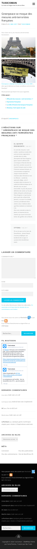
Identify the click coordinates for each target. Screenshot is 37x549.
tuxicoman (25, 24)
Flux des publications (25, 451)
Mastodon (23, 317)
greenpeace (14, 119)
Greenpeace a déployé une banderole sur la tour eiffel (17, 84)
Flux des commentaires (9, 454)
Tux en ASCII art (12, 408)
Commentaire (8, 256)
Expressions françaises (14, 102)
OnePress (27, 542)
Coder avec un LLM (14, 395)
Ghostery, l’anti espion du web (16, 108)
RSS (3, 321)
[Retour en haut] (18, 537)
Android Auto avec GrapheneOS (22, 402)
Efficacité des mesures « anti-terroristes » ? (20, 99)
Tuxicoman (9, 3)
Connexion (5, 451)
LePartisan (5, 422)
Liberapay (5, 326)
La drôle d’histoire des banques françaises (20, 105)
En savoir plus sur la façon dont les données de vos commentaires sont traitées (17, 307)
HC (3, 408)
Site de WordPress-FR (25, 454)
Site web (5, 290)
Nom (3, 282)
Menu (33, 4)
